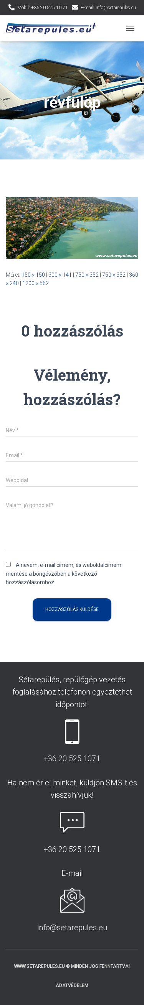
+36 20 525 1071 (72, 758)
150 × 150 (33, 275)
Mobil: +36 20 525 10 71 (42, 7)
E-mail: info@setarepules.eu (108, 7)
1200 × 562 (35, 283)
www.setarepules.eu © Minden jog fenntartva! (72, 966)
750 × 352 (87, 275)
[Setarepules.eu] (54, 28)
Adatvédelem (72, 985)
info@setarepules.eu (72, 927)
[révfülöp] (72, 227)
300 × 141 (60, 275)
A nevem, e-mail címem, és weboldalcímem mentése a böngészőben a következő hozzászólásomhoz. (63, 573)
